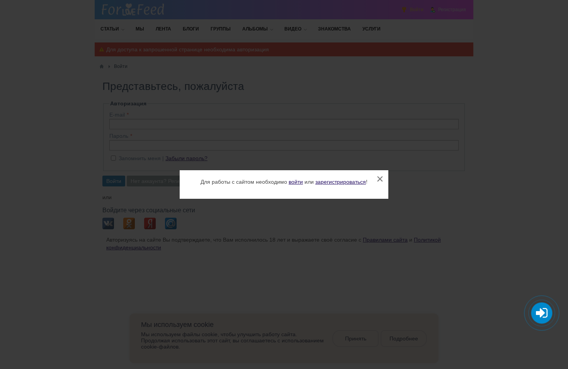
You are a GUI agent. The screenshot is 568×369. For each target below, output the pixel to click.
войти (296, 182)
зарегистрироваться (340, 182)
